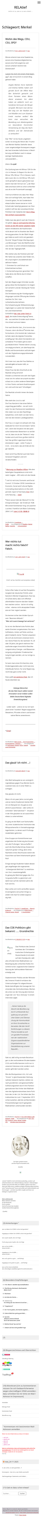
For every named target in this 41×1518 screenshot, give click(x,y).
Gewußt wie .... (25, 908)
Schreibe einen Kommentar (17, 1122)
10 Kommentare (22, 526)
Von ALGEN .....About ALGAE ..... (8, 1247)
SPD (6, 1122)
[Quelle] (20, 1167)
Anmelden (5, 1402)
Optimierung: (15, 1301)
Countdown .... (19, 522)
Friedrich (10, 1120)
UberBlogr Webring (7, 1358)
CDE (29, 1118)
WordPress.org (6, 1415)
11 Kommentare (25, 912)
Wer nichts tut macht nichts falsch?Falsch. (16, 545)
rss (3, 1453)
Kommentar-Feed (7, 1411)
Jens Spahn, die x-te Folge (13, 1238)
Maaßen (25, 524)
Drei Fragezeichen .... (29, 742)
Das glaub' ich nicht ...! (17, 762)
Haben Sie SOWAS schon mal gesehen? (17, 1229)
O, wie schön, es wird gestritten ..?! (12, 1468)
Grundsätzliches (10, 743)
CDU (32, 1118)
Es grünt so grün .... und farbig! (15, 1258)
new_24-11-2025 (11, 1461)
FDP (6, 1120)
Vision (21, 745)
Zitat (8, 731)
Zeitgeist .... (18, 743)
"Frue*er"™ (18, 908)
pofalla (24, 1120)
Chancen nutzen (9, 912)
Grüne (15, 1120)
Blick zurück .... (19, 742)
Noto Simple (22, 1515)
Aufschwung (10, 745)
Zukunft (26, 745)
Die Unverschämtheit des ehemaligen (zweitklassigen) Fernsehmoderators (17, 1268)
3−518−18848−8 (21, 511)
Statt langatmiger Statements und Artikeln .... (14, 1476)
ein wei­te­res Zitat (20, 677)
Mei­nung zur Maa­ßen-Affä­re (17, 469)
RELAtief (20, 7)
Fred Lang (5, 1242)
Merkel (30, 524)
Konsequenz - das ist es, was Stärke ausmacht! (15, 1472)
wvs (29, 51)
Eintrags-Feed (6, 1407)
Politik (7, 524)
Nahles (7, 526)
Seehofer (12, 526)
